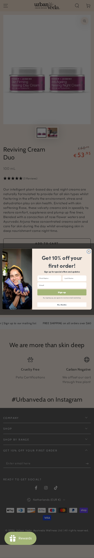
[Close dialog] (89, 251)
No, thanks (61, 304)
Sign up (62, 292)
